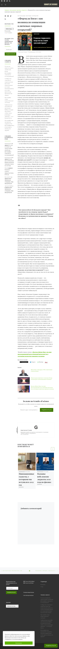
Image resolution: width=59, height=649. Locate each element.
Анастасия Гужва (22, 52)
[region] (19, 638)
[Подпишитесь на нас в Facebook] (2, 1)
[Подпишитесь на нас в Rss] (9, 1)
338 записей (24, 434)
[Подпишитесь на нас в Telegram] (4, 1)
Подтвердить (18, 643)
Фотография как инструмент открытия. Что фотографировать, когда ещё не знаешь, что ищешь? (9, 125)
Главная (7, 10)
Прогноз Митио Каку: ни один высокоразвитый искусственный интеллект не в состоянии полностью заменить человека (42, 388)
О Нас (42, 586)
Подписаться (47, 409)
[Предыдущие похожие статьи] (49, 449)
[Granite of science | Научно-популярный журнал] (51, 4)
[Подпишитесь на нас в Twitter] (7, 1)
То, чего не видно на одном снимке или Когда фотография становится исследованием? (9, 71)
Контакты (43, 584)
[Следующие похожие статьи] (52, 449)
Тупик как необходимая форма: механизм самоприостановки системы (9, 162)
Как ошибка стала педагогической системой (9, 100)
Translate (9, 32)
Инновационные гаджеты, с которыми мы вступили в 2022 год (26, 479)
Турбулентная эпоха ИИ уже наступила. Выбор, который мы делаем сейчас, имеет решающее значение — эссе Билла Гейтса (9, 111)
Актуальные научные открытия (18, 10)
